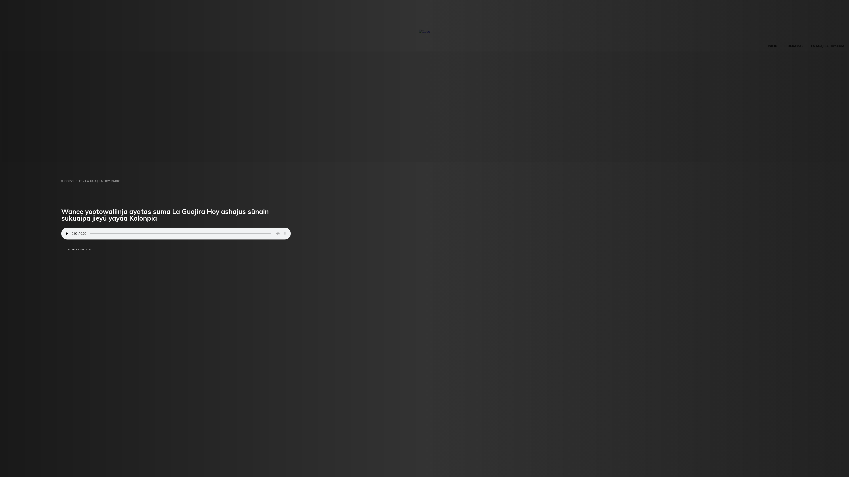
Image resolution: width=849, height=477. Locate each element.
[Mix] (203, 257)
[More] (234, 257)
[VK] (218, 257)
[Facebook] (155, 257)
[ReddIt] (187, 257)
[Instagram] (139, 179)
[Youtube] (166, 179)
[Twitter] (171, 257)
